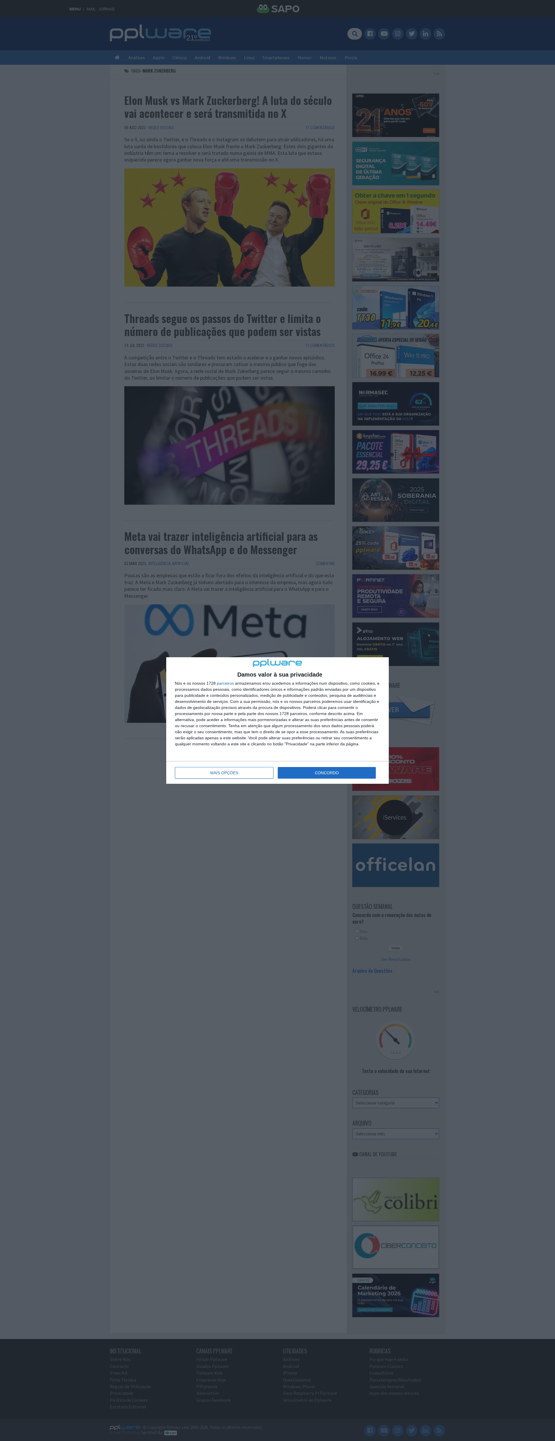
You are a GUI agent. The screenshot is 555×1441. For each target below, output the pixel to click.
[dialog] (277, 720)
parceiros (225, 683)
